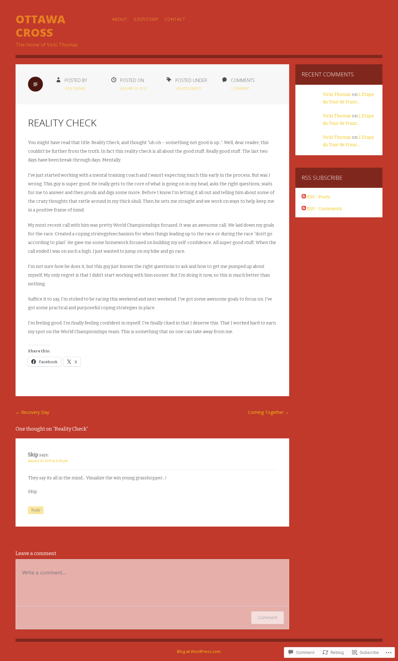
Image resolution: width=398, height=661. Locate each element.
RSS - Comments (324, 208)
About (119, 19)
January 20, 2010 (133, 88)
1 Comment (240, 88)
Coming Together (268, 412)
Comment (267, 617)
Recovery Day (32, 412)
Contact (174, 19)
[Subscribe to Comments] (304, 208)
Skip (33, 455)
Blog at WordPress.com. (199, 651)
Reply (35, 510)
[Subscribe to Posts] (304, 197)
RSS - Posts (318, 197)
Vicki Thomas (75, 88)
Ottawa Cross (40, 25)
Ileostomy (145, 19)
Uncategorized (188, 88)
